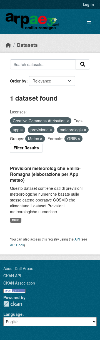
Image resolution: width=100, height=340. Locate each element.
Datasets (27, 44)
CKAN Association (19, 283)
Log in (88, 4)
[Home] (8, 44)
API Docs (17, 244)
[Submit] (83, 64)
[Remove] (68, 121)
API (77, 239)
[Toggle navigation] (88, 22)
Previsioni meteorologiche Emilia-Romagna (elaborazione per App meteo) (45, 174)
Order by (18, 81)
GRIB (15, 220)
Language (12, 314)
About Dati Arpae (18, 268)
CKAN (12, 304)
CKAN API (12, 275)
